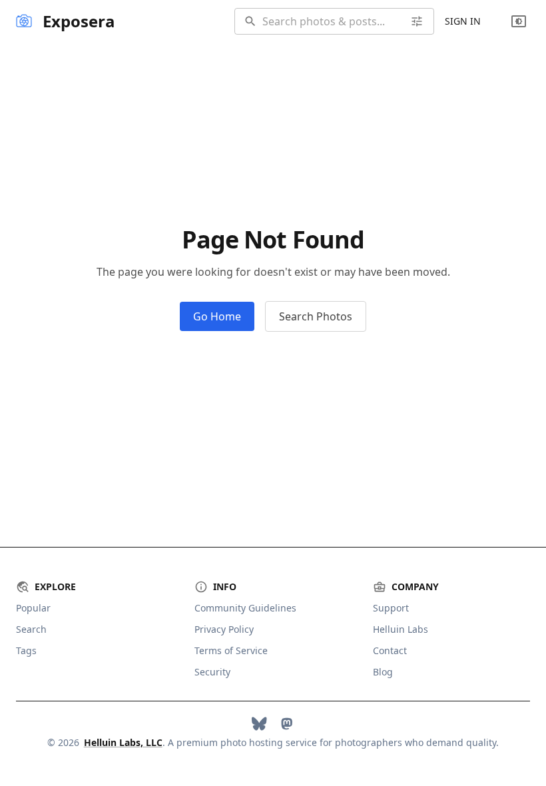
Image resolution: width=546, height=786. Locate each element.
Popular (33, 607)
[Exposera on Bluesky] (259, 724)
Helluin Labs (400, 629)
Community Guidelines (245, 607)
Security (212, 671)
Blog (383, 671)
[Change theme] (518, 21)
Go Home (217, 316)
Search (31, 629)
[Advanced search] (417, 21)
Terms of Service (231, 650)
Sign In (463, 21)
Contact (390, 650)
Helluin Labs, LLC (123, 742)
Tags (26, 650)
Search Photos (315, 316)
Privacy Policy (224, 629)
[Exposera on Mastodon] (286, 724)
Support (391, 607)
